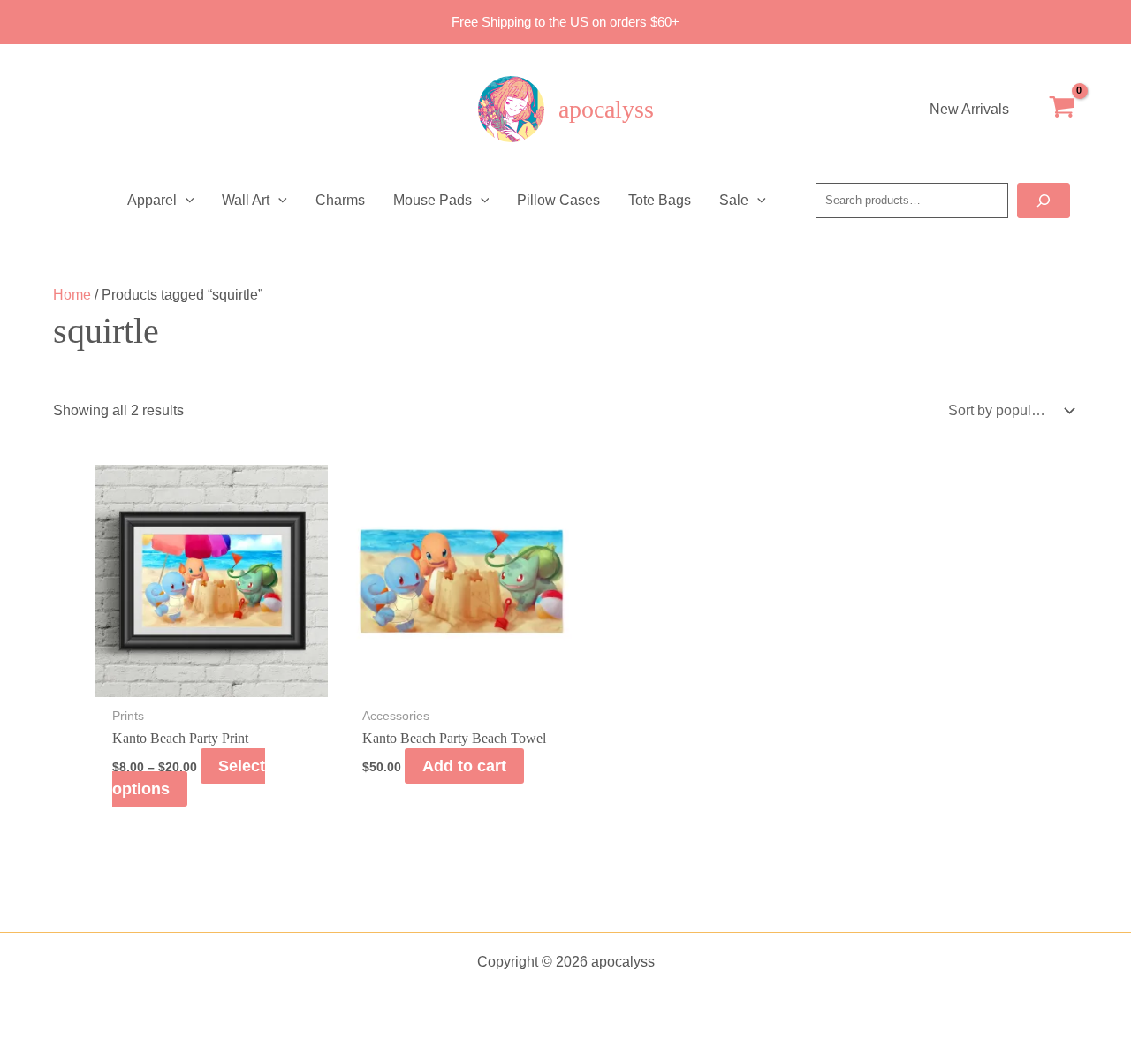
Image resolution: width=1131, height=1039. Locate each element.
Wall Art (245, 200)
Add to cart (464, 766)
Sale (733, 200)
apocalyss (606, 109)
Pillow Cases (558, 200)
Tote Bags (659, 200)
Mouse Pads (432, 200)
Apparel (152, 200)
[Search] (1043, 200)
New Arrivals (969, 109)
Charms (340, 200)
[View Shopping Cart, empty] (1061, 109)
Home (72, 294)
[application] (185, 200)
